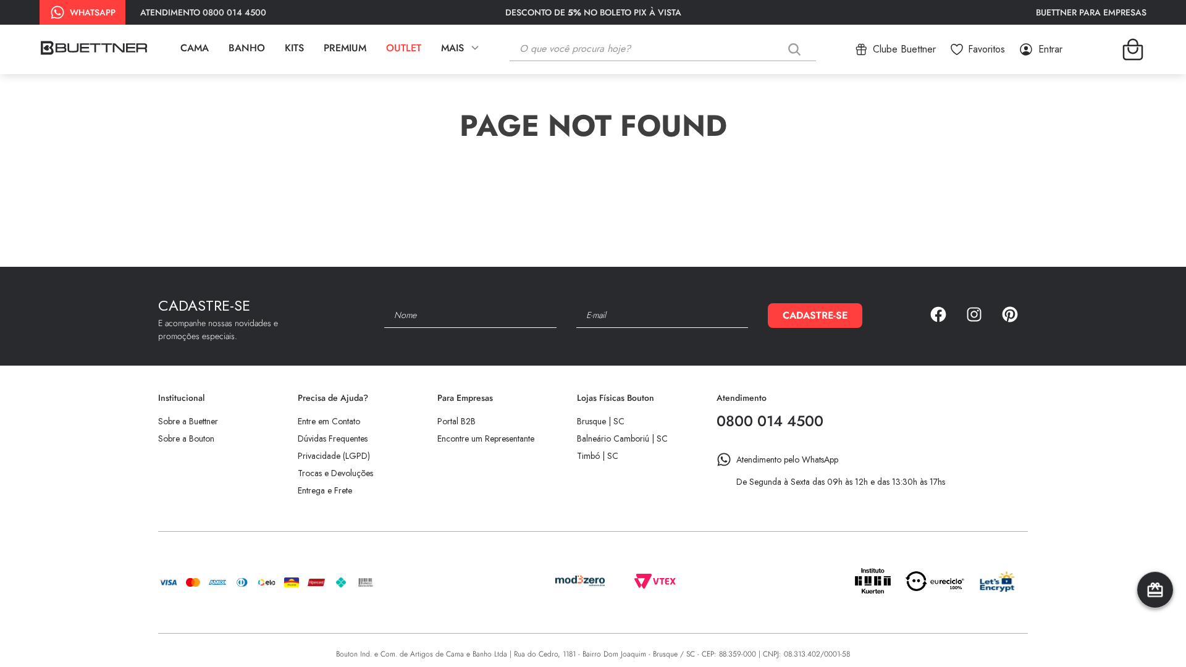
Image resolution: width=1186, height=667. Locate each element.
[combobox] (672, 49)
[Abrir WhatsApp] (1155, 636)
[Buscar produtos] (797, 49)
